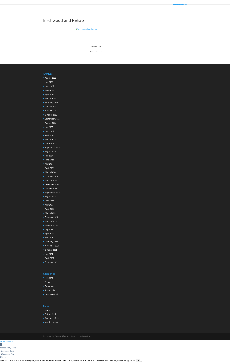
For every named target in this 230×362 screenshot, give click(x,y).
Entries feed (50, 314)
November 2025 (52, 110)
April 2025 (49, 135)
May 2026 (49, 90)
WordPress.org (51, 322)
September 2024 (52, 147)
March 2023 (50, 213)
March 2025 (50, 139)
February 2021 (51, 262)
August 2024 (50, 151)
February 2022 (51, 241)
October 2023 (51, 188)
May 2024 (49, 164)
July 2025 (49, 127)
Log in (47, 310)
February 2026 (51, 102)
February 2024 (51, 176)
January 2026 (51, 106)
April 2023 (49, 209)
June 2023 (49, 200)
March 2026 (50, 98)
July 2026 (49, 82)
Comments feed (52, 318)
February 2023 (51, 217)
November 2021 (52, 245)
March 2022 (50, 237)
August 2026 (50, 78)
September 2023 (52, 192)
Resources (49, 286)
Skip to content (6, 341)
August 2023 (50, 196)
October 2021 (51, 250)
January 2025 (51, 143)
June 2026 (49, 86)
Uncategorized (51, 294)
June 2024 (49, 159)
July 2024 (49, 155)
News (47, 282)
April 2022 (49, 233)
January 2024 (51, 180)
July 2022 (49, 229)
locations (49, 278)
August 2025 (50, 123)
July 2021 (49, 254)
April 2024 (49, 168)
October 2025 (51, 115)
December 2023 (52, 184)
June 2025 (49, 131)
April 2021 (49, 258)
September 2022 (52, 225)
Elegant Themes (62, 336)
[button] (1, 344)
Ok (138, 360)
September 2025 (52, 119)
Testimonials (50, 290)
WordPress (87, 336)
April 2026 (49, 94)
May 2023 (49, 205)
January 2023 (51, 221)
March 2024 (50, 172)
